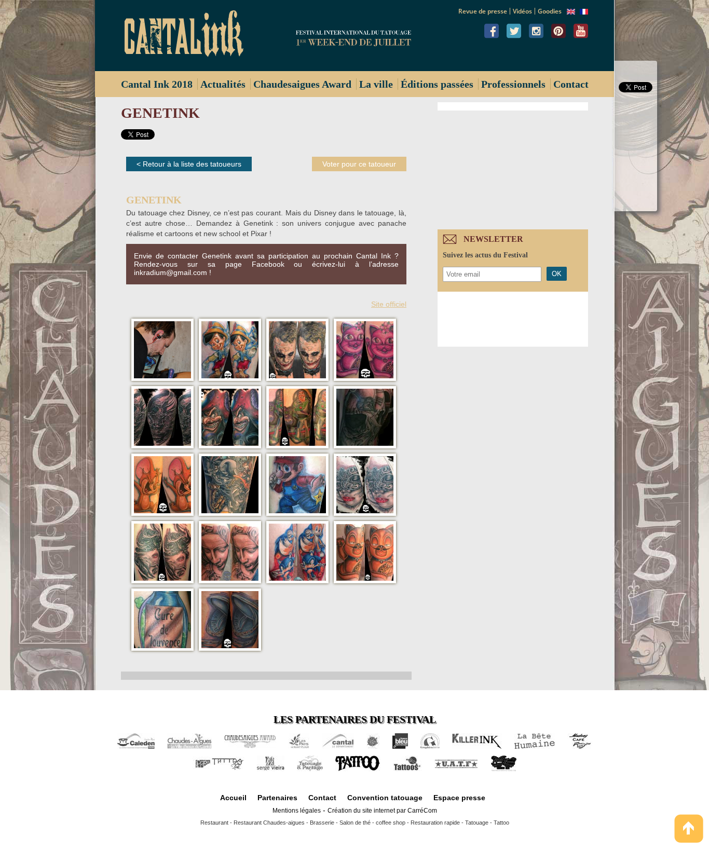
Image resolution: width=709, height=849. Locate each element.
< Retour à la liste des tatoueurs (189, 164)
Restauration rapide (435, 822)
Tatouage (476, 822)
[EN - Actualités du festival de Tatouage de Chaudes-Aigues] (571, 12)
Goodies (550, 11)
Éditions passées (437, 84)
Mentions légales (296, 810)
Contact (571, 84)
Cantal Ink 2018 (157, 84)
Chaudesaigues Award (302, 84)
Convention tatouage (384, 797)
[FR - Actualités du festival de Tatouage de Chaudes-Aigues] (584, 12)
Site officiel (388, 304)
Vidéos (522, 11)
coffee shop (390, 822)
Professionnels (513, 84)
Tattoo (501, 822)
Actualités (223, 84)
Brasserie (322, 822)
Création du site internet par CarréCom (382, 810)
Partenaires (277, 797)
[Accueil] (188, 35)
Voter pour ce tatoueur (359, 164)
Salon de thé (355, 822)
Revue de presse (482, 11)
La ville (376, 84)
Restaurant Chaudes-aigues (269, 822)
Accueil (233, 797)
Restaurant (214, 822)
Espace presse (459, 797)
